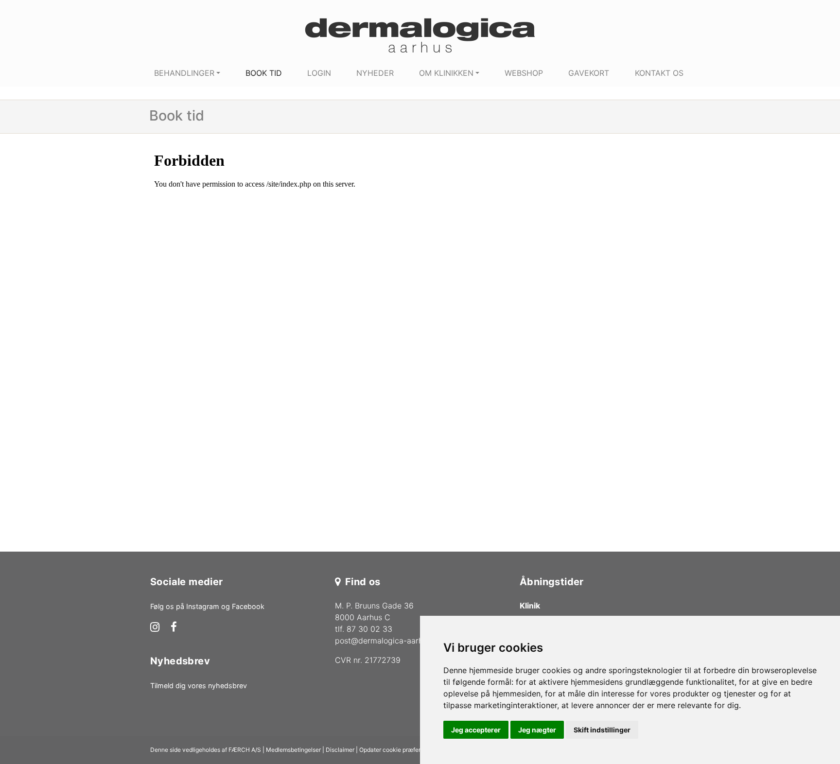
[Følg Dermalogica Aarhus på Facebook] (174, 628)
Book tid (263, 73)
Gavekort (588, 73)
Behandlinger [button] (184, 73)
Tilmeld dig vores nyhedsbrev (198, 685)
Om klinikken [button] (446, 73)
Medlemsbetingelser (293, 749)
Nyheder (375, 73)
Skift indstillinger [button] (602, 730)
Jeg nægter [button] (537, 730)
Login (319, 73)
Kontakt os (659, 73)
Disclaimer (340, 749)
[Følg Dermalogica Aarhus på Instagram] (154, 628)
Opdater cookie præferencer (397, 749)
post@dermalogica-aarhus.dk (388, 640)
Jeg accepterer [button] (476, 730)
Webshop (524, 73)
